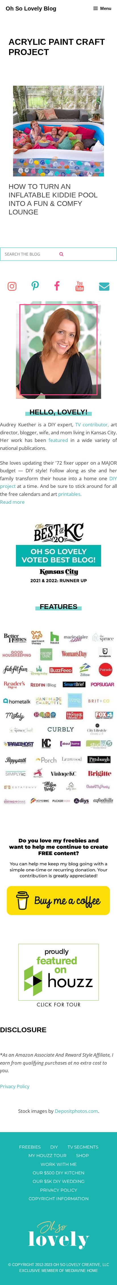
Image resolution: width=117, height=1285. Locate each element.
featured (59, 440)
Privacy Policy (15, 1086)
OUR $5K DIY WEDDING (59, 1181)
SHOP (82, 1155)
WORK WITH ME (59, 1164)
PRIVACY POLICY (58, 1190)
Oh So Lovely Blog (31, 8)
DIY (54, 1147)
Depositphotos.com (76, 1111)
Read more (12, 502)
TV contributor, (93, 424)
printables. (70, 494)
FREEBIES (30, 1147)
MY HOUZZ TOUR (47, 1155)
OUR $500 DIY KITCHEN (58, 1173)
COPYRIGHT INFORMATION (59, 1198)
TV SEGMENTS (83, 1147)
